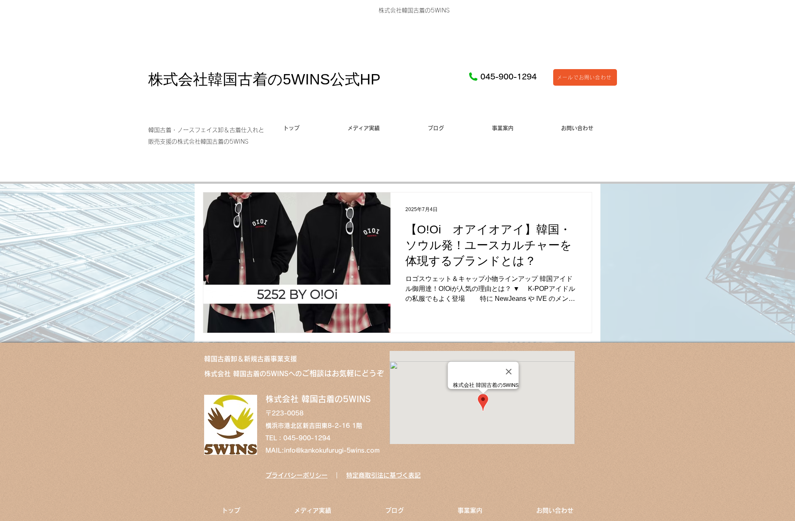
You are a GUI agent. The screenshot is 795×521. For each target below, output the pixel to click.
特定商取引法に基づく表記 (383, 475)
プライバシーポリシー (296, 475)
